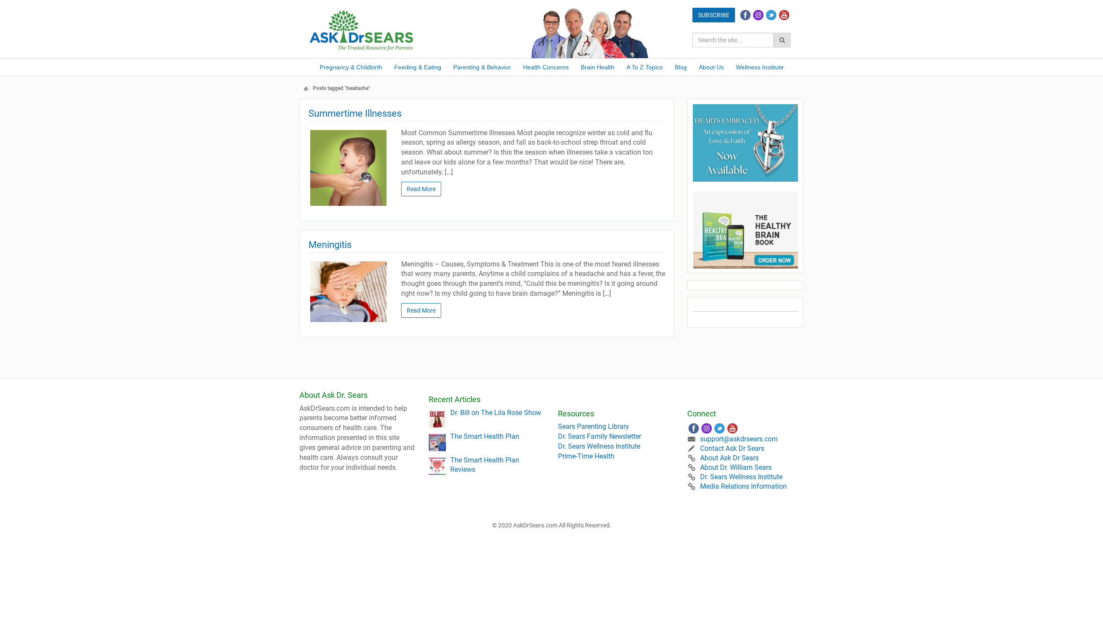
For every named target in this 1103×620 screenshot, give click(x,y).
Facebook (745, 15)
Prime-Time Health (586, 456)
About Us (711, 67)
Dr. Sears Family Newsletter (599, 436)
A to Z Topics (644, 67)
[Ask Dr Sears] (362, 29)
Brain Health (597, 67)
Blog (681, 67)
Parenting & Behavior (482, 67)
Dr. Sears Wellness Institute (599, 446)
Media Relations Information (743, 486)
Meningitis (330, 244)
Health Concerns (546, 67)
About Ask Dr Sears (729, 458)
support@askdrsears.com (739, 439)
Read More (421, 189)
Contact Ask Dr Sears (732, 448)
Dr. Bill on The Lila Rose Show (495, 413)
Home (306, 88)
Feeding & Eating (417, 67)
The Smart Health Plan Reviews (484, 465)
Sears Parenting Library (593, 426)
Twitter (771, 15)
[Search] (782, 40)
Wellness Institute (760, 67)
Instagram (758, 15)
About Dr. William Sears (736, 467)
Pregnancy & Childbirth (351, 67)
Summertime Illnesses (355, 113)
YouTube (784, 15)
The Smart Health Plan (484, 436)
